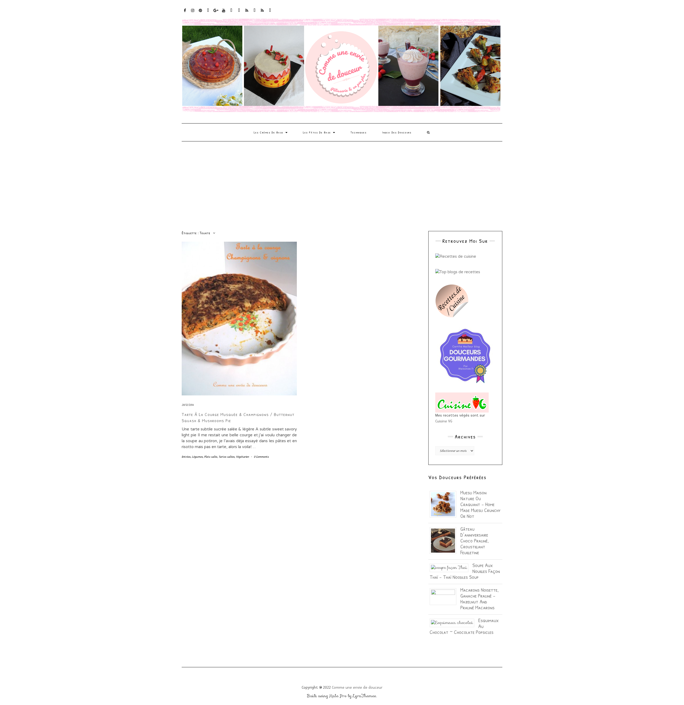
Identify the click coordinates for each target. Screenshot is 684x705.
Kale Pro (338, 696)
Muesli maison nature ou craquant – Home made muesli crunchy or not (480, 504)
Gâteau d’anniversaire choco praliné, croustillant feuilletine (474, 540)
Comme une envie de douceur (357, 687)
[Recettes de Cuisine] (455, 256)
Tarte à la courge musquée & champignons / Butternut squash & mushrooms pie (238, 417)
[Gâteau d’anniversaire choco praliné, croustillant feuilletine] (445, 540)
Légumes (197, 457)
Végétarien (242, 457)
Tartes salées (227, 457)
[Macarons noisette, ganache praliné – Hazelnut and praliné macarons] (445, 596)
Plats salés (210, 457)
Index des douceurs (396, 132)
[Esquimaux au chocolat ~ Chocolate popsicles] (454, 622)
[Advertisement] (342, 181)
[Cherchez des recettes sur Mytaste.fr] (457, 271)
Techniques (359, 132)
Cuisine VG (443, 421)
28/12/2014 (187, 405)
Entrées (186, 457)
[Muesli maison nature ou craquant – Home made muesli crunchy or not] (445, 504)
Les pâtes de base (317, 132)
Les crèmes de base (269, 132)
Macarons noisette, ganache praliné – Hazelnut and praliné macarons (479, 598)
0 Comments (261, 457)
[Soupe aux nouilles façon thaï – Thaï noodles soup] (451, 567)
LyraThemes (364, 696)
